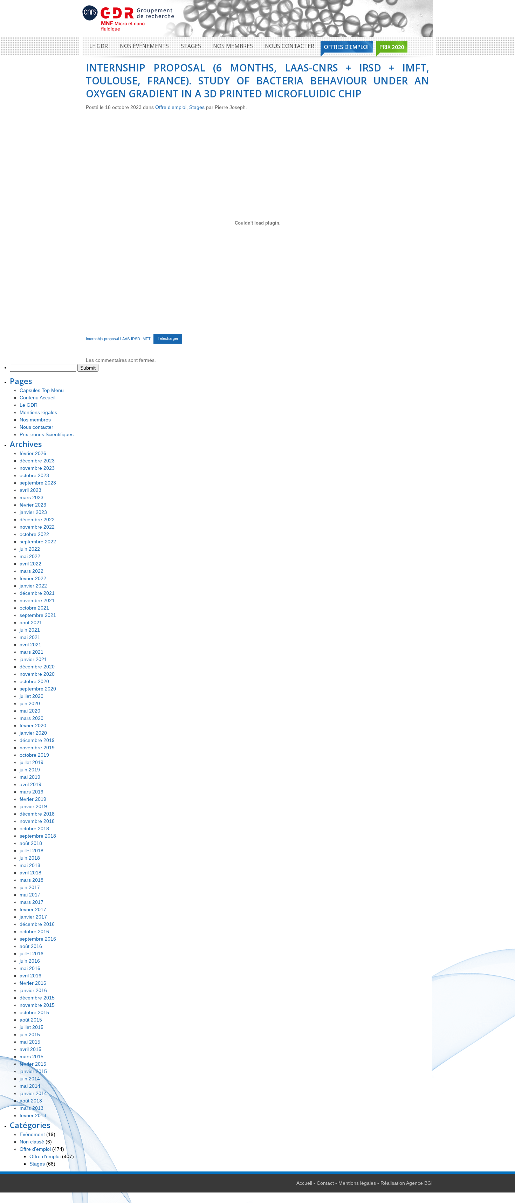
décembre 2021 (37, 593)
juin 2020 (30, 703)
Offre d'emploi (170, 107)
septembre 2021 (38, 615)
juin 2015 (30, 1034)
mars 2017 (31, 902)
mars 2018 (31, 880)
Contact (325, 1183)
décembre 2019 (37, 740)
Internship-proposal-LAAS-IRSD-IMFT (118, 338)
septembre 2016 (38, 939)
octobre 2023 (34, 475)
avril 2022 (30, 563)
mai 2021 (30, 637)
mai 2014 (30, 1086)
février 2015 (33, 1064)
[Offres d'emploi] (347, 48)
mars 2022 (31, 571)
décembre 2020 (37, 666)
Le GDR (98, 46)
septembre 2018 (38, 836)
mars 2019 (31, 792)
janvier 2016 (33, 990)
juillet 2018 (31, 850)
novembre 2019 (37, 747)
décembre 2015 (37, 998)
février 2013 (33, 1115)
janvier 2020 (33, 733)
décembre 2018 (37, 814)
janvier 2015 (33, 1071)
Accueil (304, 1183)
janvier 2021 (33, 659)
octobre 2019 (34, 755)
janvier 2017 (33, 917)
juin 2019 (30, 769)
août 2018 (31, 843)
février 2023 (33, 505)
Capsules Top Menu (42, 390)
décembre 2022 (37, 519)
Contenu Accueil (37, 397)
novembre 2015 (37, 1005)
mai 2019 (30, 777)
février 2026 (33, 453)
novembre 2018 (37, 821)
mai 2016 (30, 968)
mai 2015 (30, 1042)
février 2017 (33, 909)
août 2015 (31, 1020)
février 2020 (33, 725)
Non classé (32, 1141)
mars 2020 (31, 718)
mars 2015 (31, 1056)
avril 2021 (30, 644)
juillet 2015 (31, 1027)
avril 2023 (30, 490)
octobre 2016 (34, 931)
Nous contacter (289, 46)
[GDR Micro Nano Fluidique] (128, 18)
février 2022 (33, 578)
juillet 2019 (31, 762)
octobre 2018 (34, 828)
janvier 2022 (33, 586)
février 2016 (33, 983)
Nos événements (144, 46)
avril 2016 (30, 975)
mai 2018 (30, 865)
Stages (191, 46)
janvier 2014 (33, 1093)
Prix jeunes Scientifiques (47, 434)
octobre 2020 (34, 681)
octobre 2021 (34, 608)
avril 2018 (30, 872)
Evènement (32, 1134)
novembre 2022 (37, 527)
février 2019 (33, 799)
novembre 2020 (37, 674)
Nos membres (233, 46)
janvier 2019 (33, 806)
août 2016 (31, 946)
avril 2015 (30, 1049)
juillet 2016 (31, 953)
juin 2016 (30, 961)
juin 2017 (30, 887)
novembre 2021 (37, 600)
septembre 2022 (38, 541)
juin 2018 (30, 858)
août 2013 (31, 1101)
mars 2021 (31, 652)
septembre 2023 (38, 483)
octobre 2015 (34, 1012)
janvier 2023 (33, 512)
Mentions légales (38, 412)
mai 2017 (30, 895)
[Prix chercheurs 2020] (391, 48)
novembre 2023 (37, 468)
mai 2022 (30, 556)
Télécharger (168, 338)
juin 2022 (30, 549)
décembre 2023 (37, 460)
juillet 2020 (31, 696)
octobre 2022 (34, 534)
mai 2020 (30, 711)
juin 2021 (30, 630)
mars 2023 (31, 497)
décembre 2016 (37, 924)
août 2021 (31, 622)
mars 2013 (31, 1108)
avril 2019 (30, 784)
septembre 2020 (38, 689)
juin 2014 (30, 1078)
